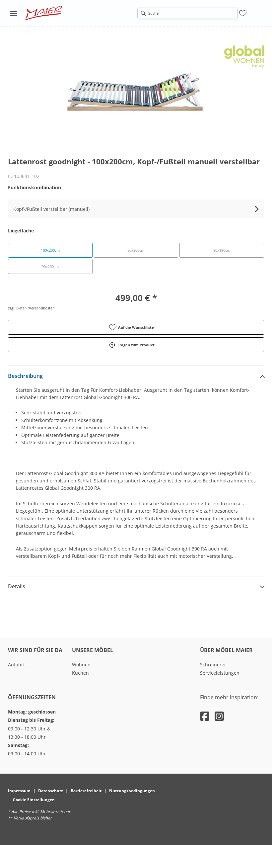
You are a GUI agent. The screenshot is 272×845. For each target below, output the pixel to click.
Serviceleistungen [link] (219, 673)
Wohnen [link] (81, 664)
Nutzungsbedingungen (132, 791)
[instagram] (219, 716)
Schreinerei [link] (213, 664)
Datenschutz (50, 791)
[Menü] (13, 13)
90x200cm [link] (50, 266)
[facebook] (204, 716)
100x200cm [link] (50, 250)
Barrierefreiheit (86, 791)
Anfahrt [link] (16, 664)
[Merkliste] (243, 13)
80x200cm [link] (135, 250)
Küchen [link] (80, 673)
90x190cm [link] (221, 250)
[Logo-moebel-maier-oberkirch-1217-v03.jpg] (44, 13)
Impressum (19, 791)
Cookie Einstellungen (34, 800)
